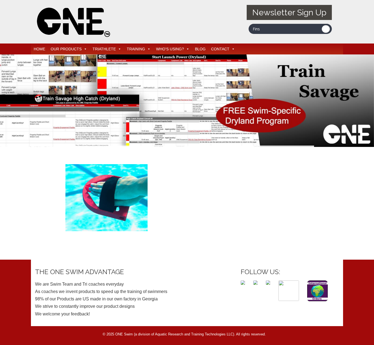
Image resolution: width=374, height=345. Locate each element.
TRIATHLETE (104, 49)
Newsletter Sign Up (289, 12)
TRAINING (136, 49)
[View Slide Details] (187, 100)
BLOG (200, 49)
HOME (39, 49)
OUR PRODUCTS (66, 49)
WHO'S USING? (170, 49)
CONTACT (220, 49)
